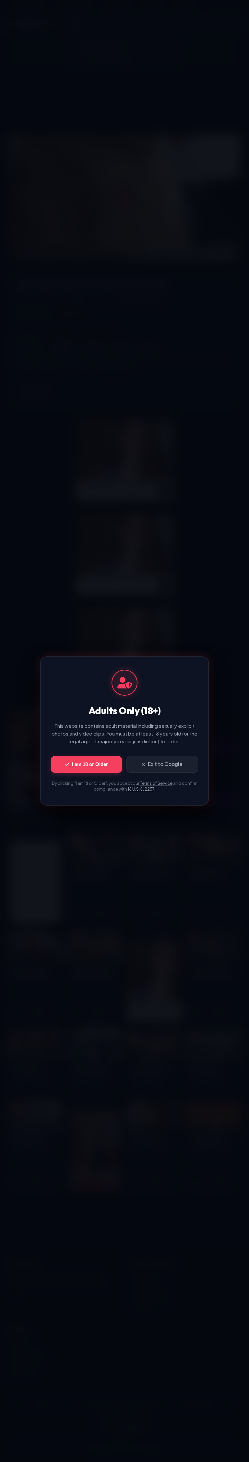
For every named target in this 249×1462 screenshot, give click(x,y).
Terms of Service (156, 783)
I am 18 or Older (90, 764)
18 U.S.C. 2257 (141, 789)
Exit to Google (165, 764)
